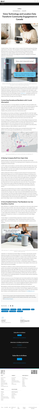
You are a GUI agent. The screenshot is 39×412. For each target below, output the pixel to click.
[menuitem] (6, 377)
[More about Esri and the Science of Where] (3, 372)
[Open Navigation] (38, 1)
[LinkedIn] (36, 371)
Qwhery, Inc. (23, 93)
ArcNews (2, 4)
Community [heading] (13, 375)
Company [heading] (2, 389)
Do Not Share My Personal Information (33, 408)
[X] (34, 371)
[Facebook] (32, 371)
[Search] (35, 1)
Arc (19, 9)
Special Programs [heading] (14, 389)
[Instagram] (34, 373)
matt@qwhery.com (30, 291)
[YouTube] (36, 373)
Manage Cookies (24, 408)
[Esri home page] (3, 1)
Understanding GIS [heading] (25, 375)
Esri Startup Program (8, 299)
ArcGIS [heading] (2, 375)
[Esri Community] (32, 373)
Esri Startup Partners (16, 11)
